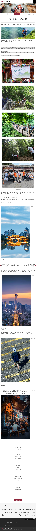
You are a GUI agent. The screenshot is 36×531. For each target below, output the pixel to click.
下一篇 (34, 265)
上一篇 (2, 265)
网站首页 (31, 14)
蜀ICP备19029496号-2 (17, 529)
